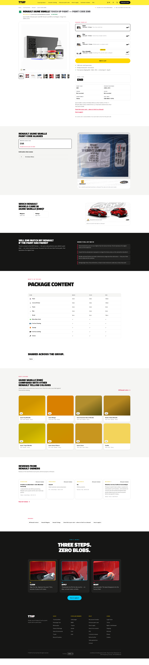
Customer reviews (85, 2)
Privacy (108, 634)
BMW (72, 622)
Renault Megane (45, 522)
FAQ (93, 2)
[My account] (113, 2)
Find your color (125, 2)
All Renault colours (33, 522)
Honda (72, 628)
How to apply (75, 2)
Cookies (109, 637)
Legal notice (110, 619)
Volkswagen (74, 619)
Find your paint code (64, 2)
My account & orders (94, 619)
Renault (34, 7)
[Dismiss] (18, 660)
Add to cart (102, 61)
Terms (108, 622)
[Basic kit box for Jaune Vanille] (21, 76)
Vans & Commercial (58, 631)
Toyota (72, 625)
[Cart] (117, 2)
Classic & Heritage (57, 628)
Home (20, 7)
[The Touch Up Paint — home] (22, 2)
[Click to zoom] (44, 47)
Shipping (109, 628)
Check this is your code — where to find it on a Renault (89, 109)
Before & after (92, 637)
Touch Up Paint (41, 2)
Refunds (109, 631)
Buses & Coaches (57, 637)
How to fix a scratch (94, 628)
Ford (72, 631)
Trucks (54, 634)
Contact (91, 643)
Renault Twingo (56, 522)
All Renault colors (123, 390)
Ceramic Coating (52, 2)
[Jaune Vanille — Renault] (27, 76)
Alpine (31, 359)
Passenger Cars (57, 622)
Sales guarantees (93, 640)
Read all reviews (23, 502)
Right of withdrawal (111, 625)
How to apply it (79, 112)
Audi (72, 634)
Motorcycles (56, 625)
